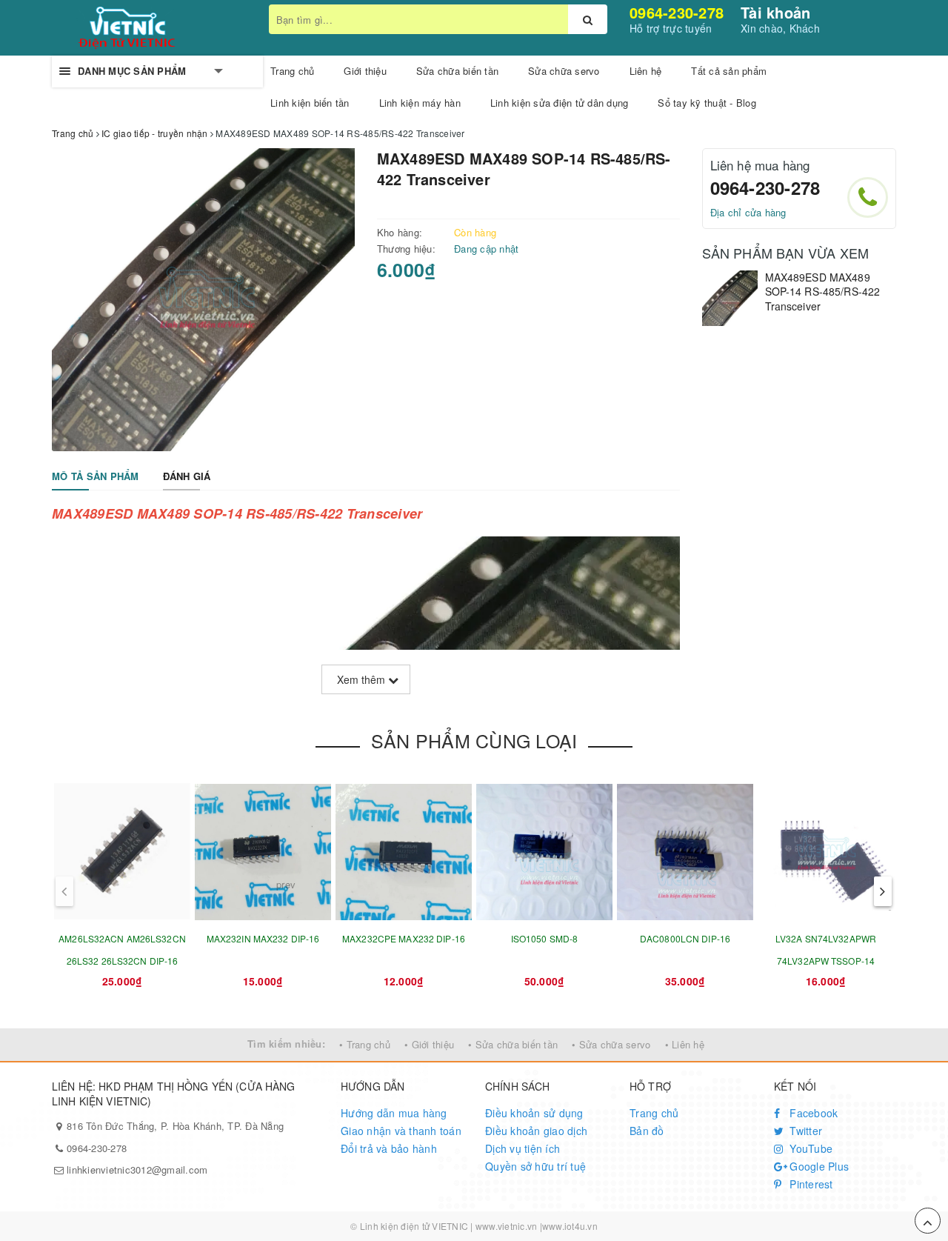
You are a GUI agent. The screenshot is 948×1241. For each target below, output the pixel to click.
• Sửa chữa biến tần (513, 1044)
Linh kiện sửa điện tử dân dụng (559, 103)
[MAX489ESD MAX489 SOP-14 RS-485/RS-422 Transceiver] (730, 298)
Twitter (804, 1130)
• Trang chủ (364, 1044)
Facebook (812, 1112)
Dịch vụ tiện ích (522, 1148)
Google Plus (818, 1166)
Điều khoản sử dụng (534, 1112)
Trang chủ (292, 71)
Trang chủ (654, 1112)
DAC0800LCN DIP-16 (685, 938)
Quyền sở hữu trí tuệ (535, 1166)
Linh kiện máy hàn (420, 103)
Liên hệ (646, 71)
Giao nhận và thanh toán (401, 1130)
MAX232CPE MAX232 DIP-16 (403, 938)
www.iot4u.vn (570, 1226)
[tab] (95, 476)
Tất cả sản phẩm (729, 71)
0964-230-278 (677, 12)
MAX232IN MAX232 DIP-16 (263, 938)
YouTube (809, 1148)
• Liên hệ (684, 1044)
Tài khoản (775, 12)
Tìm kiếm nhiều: (286, 1044)
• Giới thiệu (429, 1044)
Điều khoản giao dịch (536, 1130)
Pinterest (810, 1184)
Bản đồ (647, 1130)
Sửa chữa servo (564, 71)
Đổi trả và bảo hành (389, 1148)
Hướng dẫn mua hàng (394, 1112)
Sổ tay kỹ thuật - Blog (707, 103)
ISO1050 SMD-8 (544, 938)
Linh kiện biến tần (310, 103)
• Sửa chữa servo (611, 1044)
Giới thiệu (365, 71)
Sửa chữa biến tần (457, 71)
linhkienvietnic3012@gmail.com (137, 1169)
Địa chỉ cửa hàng (748, 212)
